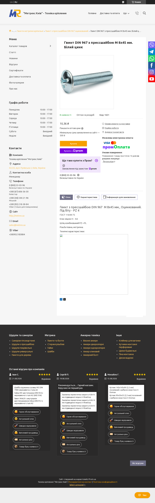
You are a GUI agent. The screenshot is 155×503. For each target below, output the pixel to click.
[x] (64, 300)
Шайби (51, 351)
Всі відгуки (137, 463)
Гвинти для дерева (21, 355)
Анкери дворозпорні (93, 344)
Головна (92, 13)
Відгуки (13, 64)
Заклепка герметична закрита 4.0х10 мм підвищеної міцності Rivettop (78, 407)
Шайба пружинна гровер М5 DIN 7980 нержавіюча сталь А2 (28, 389)
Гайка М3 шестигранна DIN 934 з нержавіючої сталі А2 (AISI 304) (28, 394)
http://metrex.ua (16, 216)
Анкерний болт (90, 355)
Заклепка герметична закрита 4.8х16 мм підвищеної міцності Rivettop (78, 396)
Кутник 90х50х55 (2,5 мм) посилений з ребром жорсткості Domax (126, 396)
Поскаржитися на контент (80, 482)
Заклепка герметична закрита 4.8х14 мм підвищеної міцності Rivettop (78, 401)
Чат (145, 495)
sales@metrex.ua (17, 225)
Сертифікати (16, 70)
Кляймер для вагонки (129, 340)
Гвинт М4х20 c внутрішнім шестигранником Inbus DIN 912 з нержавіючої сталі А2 (28, 401)
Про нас (13, 88)
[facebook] (61, 300)
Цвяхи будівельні (127, 351)
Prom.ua (92, 479)
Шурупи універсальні (22, 351)
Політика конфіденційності (105, 482)
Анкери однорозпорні (94, 348)
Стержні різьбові (56, 344)
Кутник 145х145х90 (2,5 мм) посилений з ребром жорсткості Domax (124, 390)
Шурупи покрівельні (22, 348)
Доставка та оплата (110, 13)
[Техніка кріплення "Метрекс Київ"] (15, 13)
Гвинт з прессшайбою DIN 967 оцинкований (66, 31)
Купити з (68, 151)
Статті (12, 52)
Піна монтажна (126, 354)
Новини (13, 58)
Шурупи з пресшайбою (23, 344)
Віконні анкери (90, 340)
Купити (73, 143)
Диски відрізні (126, 358)
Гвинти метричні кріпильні (30, 31)
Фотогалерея (16, 82)
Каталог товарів (18, 46)
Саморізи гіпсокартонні (23, 340)
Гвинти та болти (56, 340)
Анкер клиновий (91, 351)
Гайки (50, 348)
